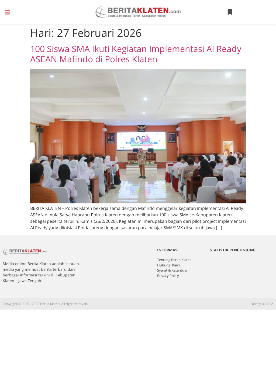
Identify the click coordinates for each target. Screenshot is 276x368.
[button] (7, 12)
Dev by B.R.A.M (262, 303)
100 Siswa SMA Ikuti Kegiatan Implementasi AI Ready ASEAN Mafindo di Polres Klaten (135, 54)
